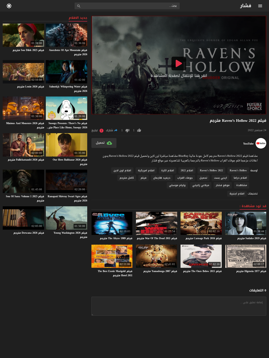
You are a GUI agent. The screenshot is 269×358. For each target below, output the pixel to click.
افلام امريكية (146, 170)
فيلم (143, 178)
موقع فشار (222, 185)
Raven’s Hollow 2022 (211, 170)
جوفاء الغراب (185, 178)
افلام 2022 (187, 170)
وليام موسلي (177, 185)
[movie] (261, 147)
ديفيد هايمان (161, 178)
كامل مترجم (127, 178)
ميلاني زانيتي (200, 185)
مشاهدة (241, 185)
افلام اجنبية (236, 193)
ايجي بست (220, 178)
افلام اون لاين (122, 170)
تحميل (203, 178)
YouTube (248, 144)
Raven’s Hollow (238, 170)
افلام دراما (240, 178)
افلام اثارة (167, 170)
